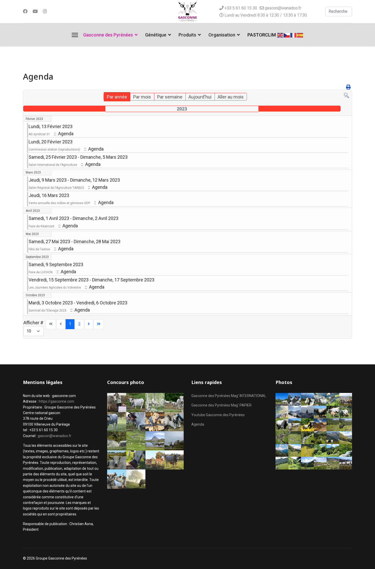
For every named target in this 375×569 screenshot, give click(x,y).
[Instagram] (45, 11)
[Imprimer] (348, 87)
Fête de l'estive (39, 249)
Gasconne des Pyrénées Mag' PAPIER (221, 405)
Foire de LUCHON (41, 272)
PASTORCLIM (261, 35)
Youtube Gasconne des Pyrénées (218, 415)
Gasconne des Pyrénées (108, 35)
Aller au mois (231, 97)
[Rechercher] (346, 95)
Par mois (142, 97)
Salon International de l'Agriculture (53, 165)
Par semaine (169, 97)
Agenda (197, 424)
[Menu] (75, 34)
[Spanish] (300, 34)
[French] (293, 34)
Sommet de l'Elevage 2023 (47, 310)
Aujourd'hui (200, 97)
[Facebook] (25, 11)
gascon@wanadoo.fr (283, 8)
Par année (117, 97)
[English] (280, 34)
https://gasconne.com (56, 401)
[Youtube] (35, 11)
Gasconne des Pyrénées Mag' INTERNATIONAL (228, 396)
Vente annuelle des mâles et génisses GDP (59, 203)
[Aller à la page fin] (99, 324)
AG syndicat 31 (39, 134)
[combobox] (338, 11)
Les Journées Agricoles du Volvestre (55, 287)
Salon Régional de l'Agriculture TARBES (56, 188)
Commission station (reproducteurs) (54, 149)
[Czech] (287, 34)
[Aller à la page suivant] (88, 324)
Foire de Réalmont (41, 226)
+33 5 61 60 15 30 (240, 8)
